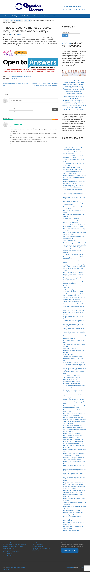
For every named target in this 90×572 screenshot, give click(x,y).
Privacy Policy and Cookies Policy (41, 548)
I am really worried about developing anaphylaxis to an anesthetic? (73, 325)
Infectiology (16, 76)
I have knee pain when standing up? (73, 512)
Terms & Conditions (37, 545)
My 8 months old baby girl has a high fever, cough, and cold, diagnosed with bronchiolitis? (73, 445)
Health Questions (7, 550)
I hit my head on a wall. (69, 338)
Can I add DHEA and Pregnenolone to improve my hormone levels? (73, 321)
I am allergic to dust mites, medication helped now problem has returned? (73, 458)
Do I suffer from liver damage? (71, 218)
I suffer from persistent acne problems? (73, 310)
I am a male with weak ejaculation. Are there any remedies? (73, 237)
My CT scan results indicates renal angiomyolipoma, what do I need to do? (74, 426)
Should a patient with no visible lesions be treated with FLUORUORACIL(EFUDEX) (74, 246)
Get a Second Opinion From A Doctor (13, 546)
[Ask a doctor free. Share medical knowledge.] (31, 7)
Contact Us (35, 543)
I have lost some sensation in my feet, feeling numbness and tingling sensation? (74, 418)
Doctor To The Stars (8, 555)
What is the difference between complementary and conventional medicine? (72, 250)
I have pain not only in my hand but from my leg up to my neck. (74, 279)
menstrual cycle (14, 78)
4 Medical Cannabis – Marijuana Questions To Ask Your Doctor (72, 378)
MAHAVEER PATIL (16, 124)
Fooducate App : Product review (72, 302)
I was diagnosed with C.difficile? (71, 510)
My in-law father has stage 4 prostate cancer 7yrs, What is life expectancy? (73, 186)
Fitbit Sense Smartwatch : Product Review (74, 304)
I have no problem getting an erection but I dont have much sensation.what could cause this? (74, 177)
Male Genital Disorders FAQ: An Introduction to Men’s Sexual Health (72, 168)
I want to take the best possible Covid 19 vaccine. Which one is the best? (74, 294)
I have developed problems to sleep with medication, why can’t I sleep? (74, 406)
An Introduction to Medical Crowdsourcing (14, 545)
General (27, 20)
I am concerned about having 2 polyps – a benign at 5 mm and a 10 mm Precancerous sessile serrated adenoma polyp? (74, 370)
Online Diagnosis (15, 16)
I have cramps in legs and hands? (72, 433)
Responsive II (70, 567)
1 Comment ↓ (20, 34)
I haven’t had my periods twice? (71, 530)
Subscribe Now (69, 550)
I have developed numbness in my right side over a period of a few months (74, 491)
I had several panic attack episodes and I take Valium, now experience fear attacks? (74, 478)
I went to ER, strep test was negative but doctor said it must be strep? (74, 333)
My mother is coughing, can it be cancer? (74, 243)
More (53, 16)
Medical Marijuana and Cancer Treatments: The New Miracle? (71, 382)
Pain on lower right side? (69, 348)
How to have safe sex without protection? (74, 388)
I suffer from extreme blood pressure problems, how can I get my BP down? (73, 440)
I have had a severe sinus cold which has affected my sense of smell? (74, 470)
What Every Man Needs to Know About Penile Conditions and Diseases (73, 148)
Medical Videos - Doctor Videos (11, 552)
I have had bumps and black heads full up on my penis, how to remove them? (74, 182)
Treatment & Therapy (9, 543)
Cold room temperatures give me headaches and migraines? (72, 221)
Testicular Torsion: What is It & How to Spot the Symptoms (73, 152)
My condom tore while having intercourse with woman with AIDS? (74, 487)
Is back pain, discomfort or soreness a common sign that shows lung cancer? (73, 399)
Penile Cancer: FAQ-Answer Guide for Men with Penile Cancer (73, 156)
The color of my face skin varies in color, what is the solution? (74, 422)
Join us (66, 43)
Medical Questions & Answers (30, 16)
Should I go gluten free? (69, 240)
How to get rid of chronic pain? (71, 375)
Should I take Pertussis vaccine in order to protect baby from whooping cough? (74, 225)
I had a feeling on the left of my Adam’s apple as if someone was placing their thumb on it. (73, 274)
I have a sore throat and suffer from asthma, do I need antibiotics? (72, 436)
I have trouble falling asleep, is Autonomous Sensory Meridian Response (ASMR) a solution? (74, 202)
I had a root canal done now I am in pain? (74, 336)
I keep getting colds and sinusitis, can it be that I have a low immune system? (73, 483)
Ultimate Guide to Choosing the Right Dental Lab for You (73, 194)
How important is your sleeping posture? (74, 385)
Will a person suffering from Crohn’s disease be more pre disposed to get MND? (73, 358)
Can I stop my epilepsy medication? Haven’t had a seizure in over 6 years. (73, 290)
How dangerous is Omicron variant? (73, 255)
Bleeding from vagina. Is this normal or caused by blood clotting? (73, 283)
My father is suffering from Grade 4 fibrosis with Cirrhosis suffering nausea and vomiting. (45, 84)
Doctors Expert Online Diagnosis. (73, 9)
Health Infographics (8, 553)
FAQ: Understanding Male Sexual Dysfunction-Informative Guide (72, 172)
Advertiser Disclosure (38, 546)
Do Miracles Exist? (68, 354)
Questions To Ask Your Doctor (11, 548)
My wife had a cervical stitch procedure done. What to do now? (73, 391)
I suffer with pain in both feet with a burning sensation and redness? (72, 515)
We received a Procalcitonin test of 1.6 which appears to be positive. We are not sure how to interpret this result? (74, 364)
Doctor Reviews (45, 16)
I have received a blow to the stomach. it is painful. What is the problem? (74, 454)
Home (6, 16)
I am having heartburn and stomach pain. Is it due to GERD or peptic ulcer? (74, 298)
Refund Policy (35, 550)
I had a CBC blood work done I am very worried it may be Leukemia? (74, 414)
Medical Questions (16, 20)
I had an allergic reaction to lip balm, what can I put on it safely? (74, 233)
